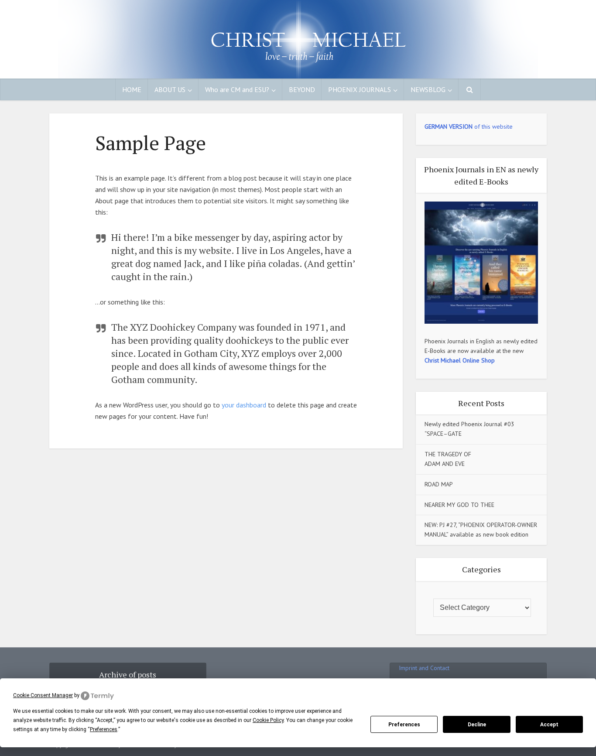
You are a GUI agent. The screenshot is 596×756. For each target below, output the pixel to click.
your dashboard (244, 404)
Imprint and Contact (424, 668)
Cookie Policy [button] (268, 720)
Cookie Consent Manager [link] (43, 695)
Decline (477, 725)
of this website (469, 126)
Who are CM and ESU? (237, 89)
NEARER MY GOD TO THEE (459, 505)
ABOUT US (169, 89)
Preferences (404, 725)
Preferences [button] (103, 729)
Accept (549, 725)
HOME (131, 89)
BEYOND (302, 89)
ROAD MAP (439, 484)
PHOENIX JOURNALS (359, 89)
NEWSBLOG (428, 89)
